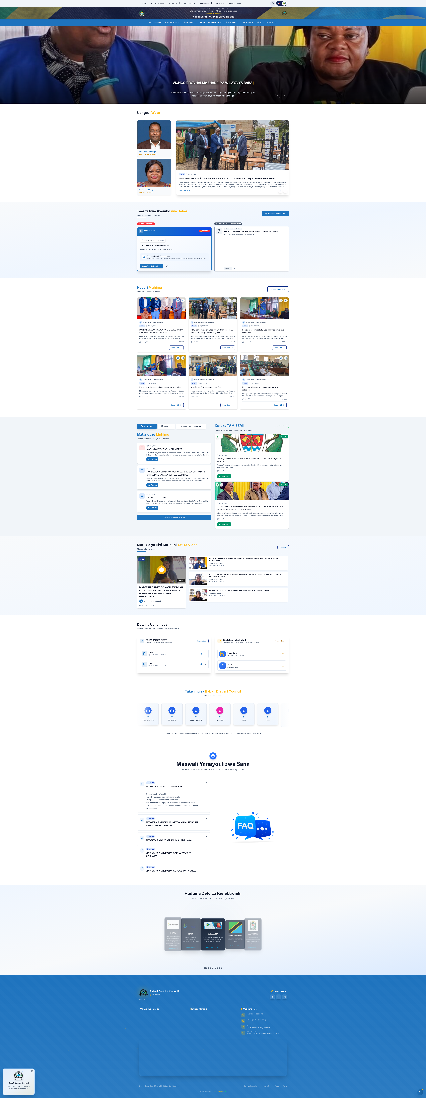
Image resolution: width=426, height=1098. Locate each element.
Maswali (144, 3)
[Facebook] (272, 1003)
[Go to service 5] (214, 974)
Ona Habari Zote (278, 295)
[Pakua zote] (201, 660)
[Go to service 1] (205, 974)
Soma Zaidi (183, 197)
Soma (227, 274)
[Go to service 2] (207, 974)
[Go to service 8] (220, 974)
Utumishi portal (235, 3)
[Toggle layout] (32, 1070)
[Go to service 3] (209, 974)
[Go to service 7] (218, 974)
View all (283, 553)
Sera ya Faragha (250, 1092)
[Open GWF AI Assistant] (420, 1092)
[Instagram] (284, 1003)
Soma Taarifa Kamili (150, 272)
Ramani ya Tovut (281, 1092)
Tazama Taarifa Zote (276, 220)
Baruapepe (220, 3)
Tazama (154, 465)
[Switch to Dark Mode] (272, 3)
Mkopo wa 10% (189, 3)
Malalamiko (205, 3)
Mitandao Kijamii (159, 3)
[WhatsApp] (278, 1003)
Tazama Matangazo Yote (174, 523)
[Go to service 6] (216, 974)
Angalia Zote (280, 432)
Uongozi (174, 3)
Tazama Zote (202, 647)
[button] (173, 800)
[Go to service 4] (212, 974)
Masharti (266, 1092)
